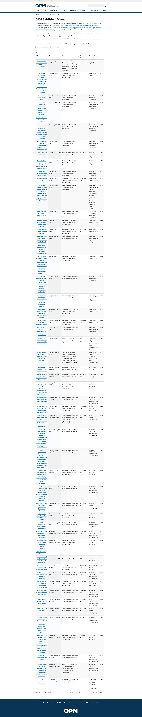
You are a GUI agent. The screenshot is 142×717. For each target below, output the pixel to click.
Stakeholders (92, 56)
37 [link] (97, 692)
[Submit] (104, 5)
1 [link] (76, 692)
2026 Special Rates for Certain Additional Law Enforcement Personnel (41, 507)
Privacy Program (80, 702)
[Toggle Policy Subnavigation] (47, 10)
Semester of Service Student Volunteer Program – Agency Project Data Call (41, 313)
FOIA (52, 702)
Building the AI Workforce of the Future (42, 657)
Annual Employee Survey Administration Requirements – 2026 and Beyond (42, 145)
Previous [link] (71, 692)
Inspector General (68, 702)
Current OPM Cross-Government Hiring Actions (42, 173)
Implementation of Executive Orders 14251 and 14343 (42, 399)
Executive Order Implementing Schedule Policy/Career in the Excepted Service (41, 164)
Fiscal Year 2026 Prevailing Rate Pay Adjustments (41, 592)
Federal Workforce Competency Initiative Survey (42, 213)
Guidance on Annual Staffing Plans (41, 97)
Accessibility (96, 702)
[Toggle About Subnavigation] (40, 10)
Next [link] (101, 692)
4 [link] (86, 692)
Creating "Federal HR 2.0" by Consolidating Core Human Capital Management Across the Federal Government (41, 670)
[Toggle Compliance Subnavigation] (57, 10)
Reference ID (83, 56)
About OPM (45, 702)
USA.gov (88, 702)
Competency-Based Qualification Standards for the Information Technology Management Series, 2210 (41, 300)
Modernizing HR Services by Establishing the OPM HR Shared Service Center (41, 331)
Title (37, 56)
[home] (47, 6)
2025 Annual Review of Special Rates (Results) (42, 601)
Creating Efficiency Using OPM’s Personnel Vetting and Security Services (41, 356)
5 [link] (89, 692)
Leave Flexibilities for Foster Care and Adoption (41, 231)
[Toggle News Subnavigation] (106, 10)
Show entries (41, 53)
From (63, 56)
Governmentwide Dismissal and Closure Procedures (41, 567)
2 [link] (79, 692)
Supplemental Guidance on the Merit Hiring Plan (42, 369)
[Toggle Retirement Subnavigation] (77, 10)
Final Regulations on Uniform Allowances (42, 154)
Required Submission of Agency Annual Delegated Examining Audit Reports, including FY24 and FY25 (42, 388)
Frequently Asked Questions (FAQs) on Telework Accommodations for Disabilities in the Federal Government (42, 421)
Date (50, 56)
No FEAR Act (59, 702)
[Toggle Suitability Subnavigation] (86, 10)
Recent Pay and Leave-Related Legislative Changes (41, 322)
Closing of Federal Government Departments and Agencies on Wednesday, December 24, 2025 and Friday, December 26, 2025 (42, 624)
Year (101, 56)
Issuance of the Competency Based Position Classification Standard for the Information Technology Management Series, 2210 (41, 284)
